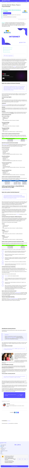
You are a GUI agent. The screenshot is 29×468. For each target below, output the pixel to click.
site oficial (17, 214)
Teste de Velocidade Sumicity (7, 50)
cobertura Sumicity (18, 292)
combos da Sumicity (5, 144)
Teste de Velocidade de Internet (13, 298)
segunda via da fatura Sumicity (11, 337)
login (8, 423)
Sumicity (14, 66)
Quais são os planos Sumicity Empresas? (8, 49)
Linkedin (4, 406)
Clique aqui (6, 275)
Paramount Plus (4, 104)
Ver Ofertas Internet (7, 189)
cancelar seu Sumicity (8, 376)
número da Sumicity (7, 348)
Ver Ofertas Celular (21, 395)
